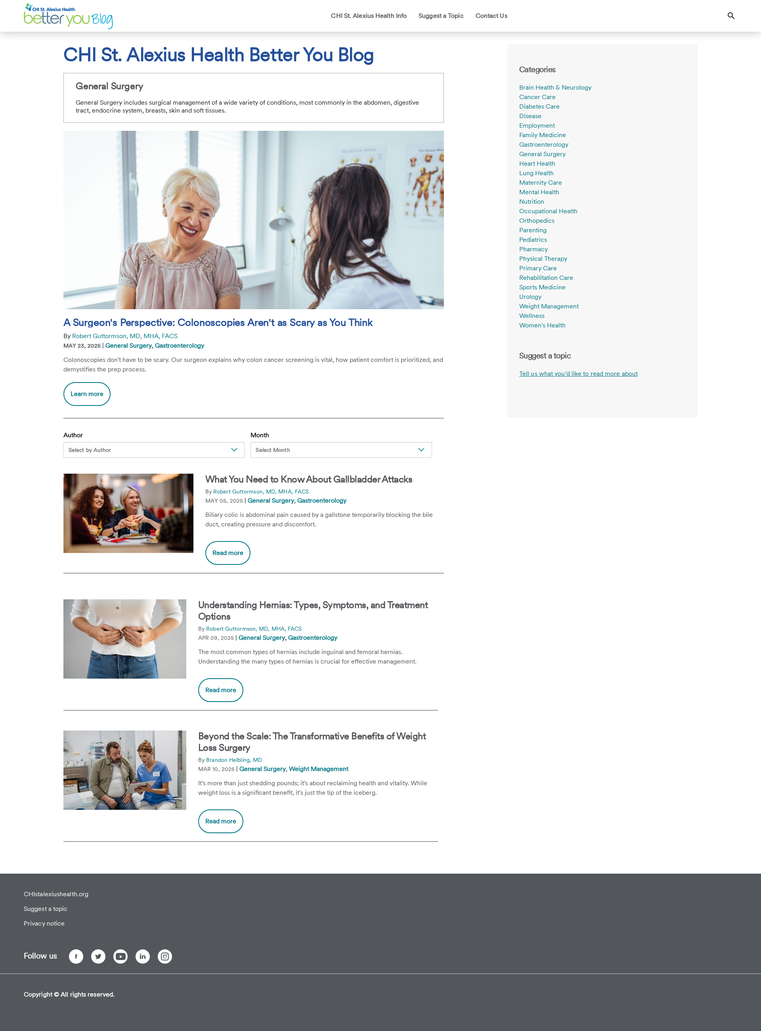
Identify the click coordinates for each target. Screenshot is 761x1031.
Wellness (532, 315)
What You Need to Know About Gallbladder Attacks (309, 479)
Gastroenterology (179, 345)
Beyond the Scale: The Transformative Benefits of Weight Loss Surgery (312, 741)
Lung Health (536, 173)
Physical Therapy (543, 258)
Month (259, 435)
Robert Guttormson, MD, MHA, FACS (125, 336)
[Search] (731, 16)
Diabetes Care (539, 106)
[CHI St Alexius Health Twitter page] (98, 956)
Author (73, 435)
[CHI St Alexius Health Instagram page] (165, 956)
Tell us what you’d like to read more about (578, 373)
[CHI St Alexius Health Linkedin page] (143, 956)
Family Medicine (542, 135)
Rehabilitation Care (546, 277)
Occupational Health (548, 211)
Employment (537, 125)
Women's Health (542, 325)
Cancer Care (537, 97)
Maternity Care (540, 182)
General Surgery (128, 345)
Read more (227, 553)
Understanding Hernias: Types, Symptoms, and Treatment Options (313, 610)
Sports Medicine (542, 287)
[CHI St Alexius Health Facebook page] (76, 956)
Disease (530, 116)
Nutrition (531, 201)
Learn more (91, 398)
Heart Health (537, 163)
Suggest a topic (46, 908)
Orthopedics (536, 220)
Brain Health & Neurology (555, 87)
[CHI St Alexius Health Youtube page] (120, 956)
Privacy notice (44, 923)
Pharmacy (533, 249)
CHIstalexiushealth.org (56, 894)
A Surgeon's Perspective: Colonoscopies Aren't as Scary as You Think (218, 322)
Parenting (533, 230)
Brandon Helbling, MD (234, 760)
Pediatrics (533, 239)
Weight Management (318, 769)
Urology (530, 296)
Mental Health (539, 192)
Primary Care (538, 268)
